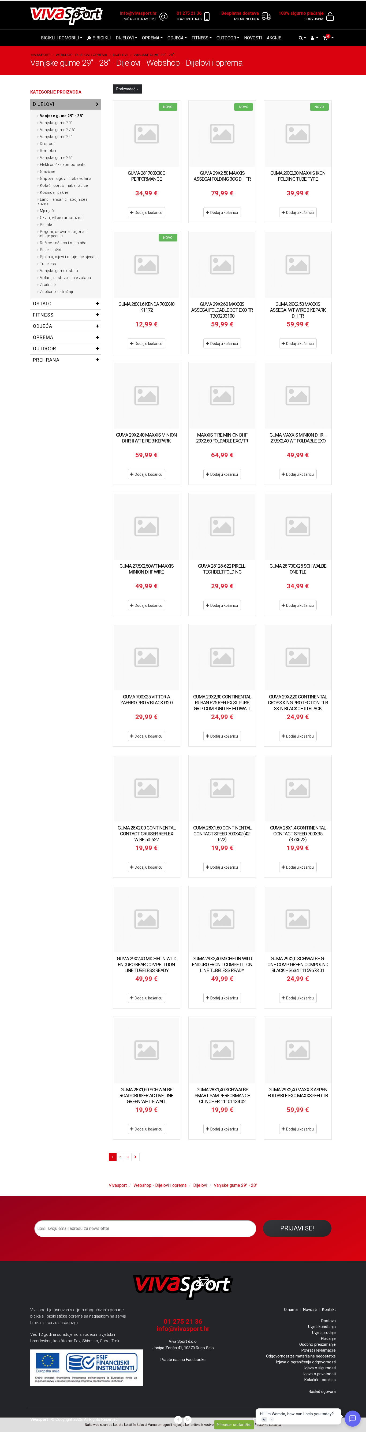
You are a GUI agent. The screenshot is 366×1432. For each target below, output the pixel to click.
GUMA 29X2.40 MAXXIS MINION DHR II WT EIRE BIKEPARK (146, 438)
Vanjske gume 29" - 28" (153, 55)
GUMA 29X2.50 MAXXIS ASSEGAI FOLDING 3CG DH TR (222, 176)
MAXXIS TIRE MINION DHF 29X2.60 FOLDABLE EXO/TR (222, 438)
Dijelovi (125, 37)
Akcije (274, 37)
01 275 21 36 (183, 1321)
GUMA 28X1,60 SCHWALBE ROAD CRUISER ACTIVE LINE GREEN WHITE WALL (146, 1095)
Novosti (253, 37)
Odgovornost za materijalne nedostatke (301, 1356)
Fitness (200, 37)
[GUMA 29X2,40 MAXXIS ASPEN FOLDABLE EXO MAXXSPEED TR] (297, 1050)
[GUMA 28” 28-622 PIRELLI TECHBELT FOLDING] (222, 526)
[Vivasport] (68, 15)
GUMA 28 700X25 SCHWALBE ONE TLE (298, 569)
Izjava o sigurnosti (320, 1368)
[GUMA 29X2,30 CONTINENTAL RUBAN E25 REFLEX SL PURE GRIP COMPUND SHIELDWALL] (222, 657)
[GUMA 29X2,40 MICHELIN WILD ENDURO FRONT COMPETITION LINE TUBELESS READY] (222, 919)
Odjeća (175, 37)
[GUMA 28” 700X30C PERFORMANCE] (146, 134)
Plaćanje (328, 1338)
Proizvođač (126, 89)
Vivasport (40, 55)
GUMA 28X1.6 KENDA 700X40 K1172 (146, 307)
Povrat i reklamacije (318, 1350)
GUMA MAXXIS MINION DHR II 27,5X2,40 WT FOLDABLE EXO (298, 438)
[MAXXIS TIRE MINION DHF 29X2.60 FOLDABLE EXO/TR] (222, 396)
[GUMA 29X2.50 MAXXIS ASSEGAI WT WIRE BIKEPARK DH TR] (297, 264)
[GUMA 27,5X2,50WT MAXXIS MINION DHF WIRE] (146, 526)
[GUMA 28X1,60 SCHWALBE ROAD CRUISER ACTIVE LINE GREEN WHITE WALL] (146, 1050)
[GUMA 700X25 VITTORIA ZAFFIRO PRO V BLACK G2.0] (146, 657)
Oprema (150, 37)
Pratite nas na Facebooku (183, 1359)
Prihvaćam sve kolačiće (234, 1425)
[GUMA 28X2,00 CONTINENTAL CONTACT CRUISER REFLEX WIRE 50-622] (146, 788)
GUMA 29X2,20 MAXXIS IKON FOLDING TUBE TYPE (298, 176)
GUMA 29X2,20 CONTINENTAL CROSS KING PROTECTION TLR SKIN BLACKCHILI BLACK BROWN (298, 705)
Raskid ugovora (322, 1391)
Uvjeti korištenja (322, 1326)
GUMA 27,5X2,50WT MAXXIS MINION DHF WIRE (146, 569)
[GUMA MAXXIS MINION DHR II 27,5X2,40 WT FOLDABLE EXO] (297, 396)
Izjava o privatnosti (319, 1373)
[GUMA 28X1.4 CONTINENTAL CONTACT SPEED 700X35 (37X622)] (297, 788)
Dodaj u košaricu (148, 212)
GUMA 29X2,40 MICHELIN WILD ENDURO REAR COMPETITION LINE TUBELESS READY (146, 964)
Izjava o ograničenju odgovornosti (306, 1362)
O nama (291, 1309)
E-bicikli (101, 37)
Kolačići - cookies (320, 1379)
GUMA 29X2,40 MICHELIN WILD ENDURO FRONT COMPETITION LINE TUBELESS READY (222, 964)
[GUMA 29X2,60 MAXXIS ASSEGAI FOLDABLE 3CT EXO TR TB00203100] (222, 264)
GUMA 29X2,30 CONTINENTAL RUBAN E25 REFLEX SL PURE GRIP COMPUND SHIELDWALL (222, 702)
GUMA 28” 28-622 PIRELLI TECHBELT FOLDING (222, 569)
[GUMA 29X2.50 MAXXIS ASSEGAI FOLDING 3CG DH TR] (222, 134)
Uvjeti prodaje (324, 1332)
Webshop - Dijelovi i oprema (81, 55)
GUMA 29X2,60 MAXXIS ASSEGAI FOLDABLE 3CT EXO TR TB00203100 (222, 310)
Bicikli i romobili (60, 37)
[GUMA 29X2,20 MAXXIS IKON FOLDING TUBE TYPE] (297, 134)
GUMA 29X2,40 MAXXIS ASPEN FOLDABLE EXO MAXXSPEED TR (298, 1092)
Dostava (328, 1320)
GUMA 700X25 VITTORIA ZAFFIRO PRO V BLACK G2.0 (146, 699)
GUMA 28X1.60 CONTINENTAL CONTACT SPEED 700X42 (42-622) (222, 833)
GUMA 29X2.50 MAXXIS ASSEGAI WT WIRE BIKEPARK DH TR (298, 310)
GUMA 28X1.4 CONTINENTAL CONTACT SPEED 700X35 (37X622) (298, 833)
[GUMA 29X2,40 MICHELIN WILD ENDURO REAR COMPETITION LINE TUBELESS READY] (146, 919)
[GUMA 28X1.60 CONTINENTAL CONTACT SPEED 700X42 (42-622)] (222, 788)
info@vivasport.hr (183, 1329)
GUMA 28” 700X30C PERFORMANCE (146, 176)
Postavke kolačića (268, 1425)
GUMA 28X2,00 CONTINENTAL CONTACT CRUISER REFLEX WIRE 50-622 (146, 833)
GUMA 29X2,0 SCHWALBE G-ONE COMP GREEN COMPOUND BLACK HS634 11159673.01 (297, 964)
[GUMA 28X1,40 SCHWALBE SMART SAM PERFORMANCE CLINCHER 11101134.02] (222, 1050)
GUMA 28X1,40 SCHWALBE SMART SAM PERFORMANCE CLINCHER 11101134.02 (222, 1095)
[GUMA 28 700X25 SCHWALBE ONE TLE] (297, 526)
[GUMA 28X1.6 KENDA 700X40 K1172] (146, 264)
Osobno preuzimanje (317, 1344)
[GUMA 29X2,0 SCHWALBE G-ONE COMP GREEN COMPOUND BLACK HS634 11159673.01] (297, 919)
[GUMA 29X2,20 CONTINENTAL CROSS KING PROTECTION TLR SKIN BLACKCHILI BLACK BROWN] (297, 657)
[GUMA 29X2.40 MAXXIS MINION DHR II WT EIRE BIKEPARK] (146, 396)
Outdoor (226, 37)
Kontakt (329, 1309)
